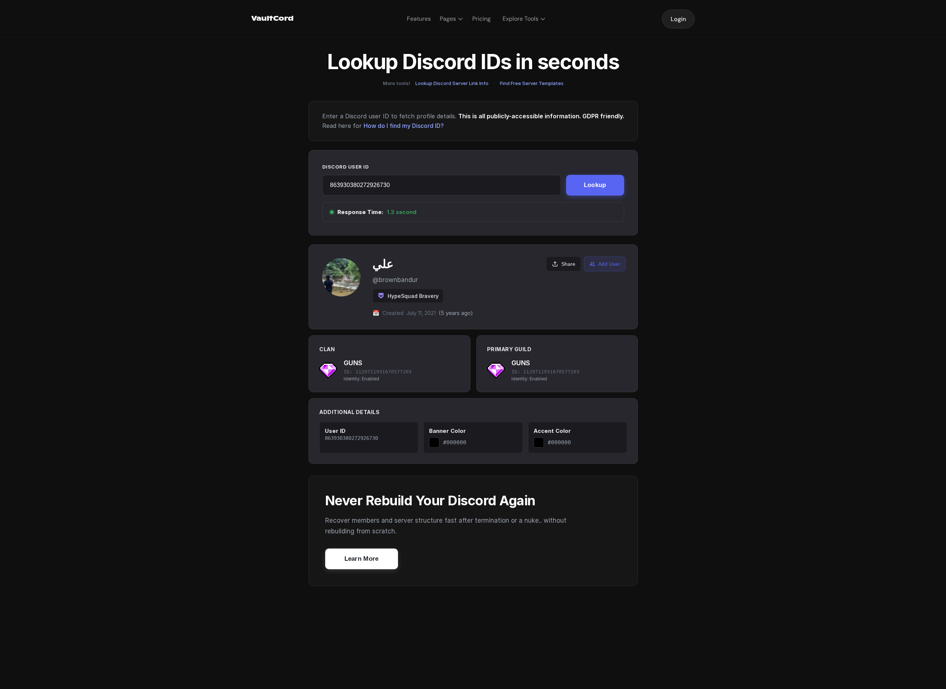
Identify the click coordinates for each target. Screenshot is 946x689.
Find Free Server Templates (532, 83)
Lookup (595, 185)
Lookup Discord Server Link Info (452, 83)
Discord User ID (345, 167)
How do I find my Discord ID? (404, 125)
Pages (448, 19)
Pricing (481, 19)
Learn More (361, 558)
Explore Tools (520, 19)
